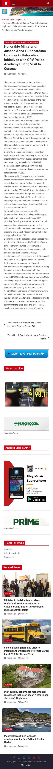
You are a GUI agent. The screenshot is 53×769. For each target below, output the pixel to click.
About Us (8, 549)
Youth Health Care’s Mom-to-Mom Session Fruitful (26, 337)
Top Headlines (32, 42)
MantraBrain (26, 765)
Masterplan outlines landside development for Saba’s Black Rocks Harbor (24, 739)
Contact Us (9, 557)
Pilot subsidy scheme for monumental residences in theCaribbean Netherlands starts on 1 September (26, 695)
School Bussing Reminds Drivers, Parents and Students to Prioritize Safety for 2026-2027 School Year (26, 650)
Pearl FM (24, 74)
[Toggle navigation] (13, 3)
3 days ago (11, 614)
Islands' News (19, 42)
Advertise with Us (12, 553)
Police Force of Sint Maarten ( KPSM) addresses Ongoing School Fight (24, 324)
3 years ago (11, 74)
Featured (8, 42)
